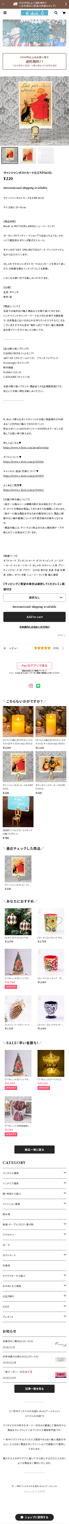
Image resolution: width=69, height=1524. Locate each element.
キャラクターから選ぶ (14, 1275)
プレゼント (8, 1316)
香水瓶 (6, 1214)
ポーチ (6, 1245)
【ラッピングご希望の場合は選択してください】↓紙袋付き (34, 586)
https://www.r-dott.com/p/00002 (23, 490)
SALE (6, 1306)
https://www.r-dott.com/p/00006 (23, 461)
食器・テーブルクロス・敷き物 (18, 1224)
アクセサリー (9, 1234)
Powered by (31, 1491)
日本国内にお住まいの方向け (34, 627)
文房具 (6, 1265)
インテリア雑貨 (11, 1183)
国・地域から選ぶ (12, 1193)
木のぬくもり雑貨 (12, 1286)
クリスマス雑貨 (11, 1173)
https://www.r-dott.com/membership (26, 447)
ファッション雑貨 (11, 1204)
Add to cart (34, 617)
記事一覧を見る (34, 1388)
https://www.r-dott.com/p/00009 (23, 475)
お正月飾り (9, 1296)
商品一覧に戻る (34, 1149)
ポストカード (9, 1255)
